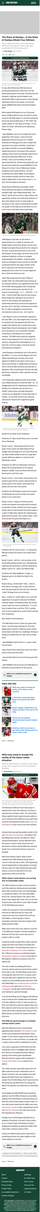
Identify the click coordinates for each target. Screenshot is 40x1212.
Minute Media (10, 1200)
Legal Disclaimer (30, 1189)
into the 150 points (12, 1110)
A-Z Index (27, 1192)
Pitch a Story (28, 1182)
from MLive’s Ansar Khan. (14, 835)
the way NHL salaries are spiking (14, 956)
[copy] (13, 54)
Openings (27, 1175)
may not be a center (9, 1107)
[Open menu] (3, 3)
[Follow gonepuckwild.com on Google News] (35, 674)
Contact (4, 1178)
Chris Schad (8, 771)
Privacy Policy (6, 1185)
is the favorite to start (29, 1031)
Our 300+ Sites (29, 1178)
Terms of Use (29, 1185)
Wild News (10, 741)
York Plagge (8, 51)
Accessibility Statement (10, 1192)
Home (3, 741)
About (3, 1175)
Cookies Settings (7, 1196)
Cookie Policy (6, 1189)
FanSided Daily (6, 1182)
